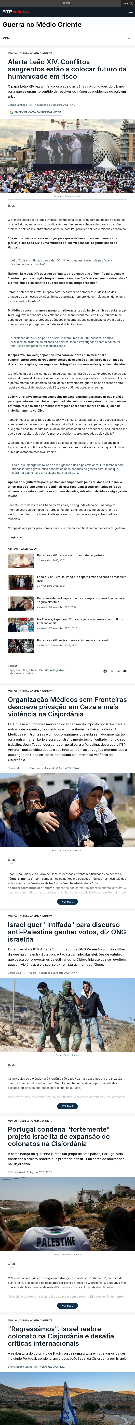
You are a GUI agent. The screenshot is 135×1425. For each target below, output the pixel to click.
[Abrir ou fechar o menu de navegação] (130, 11)
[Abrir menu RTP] (67, 3)
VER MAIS (67, 901)
